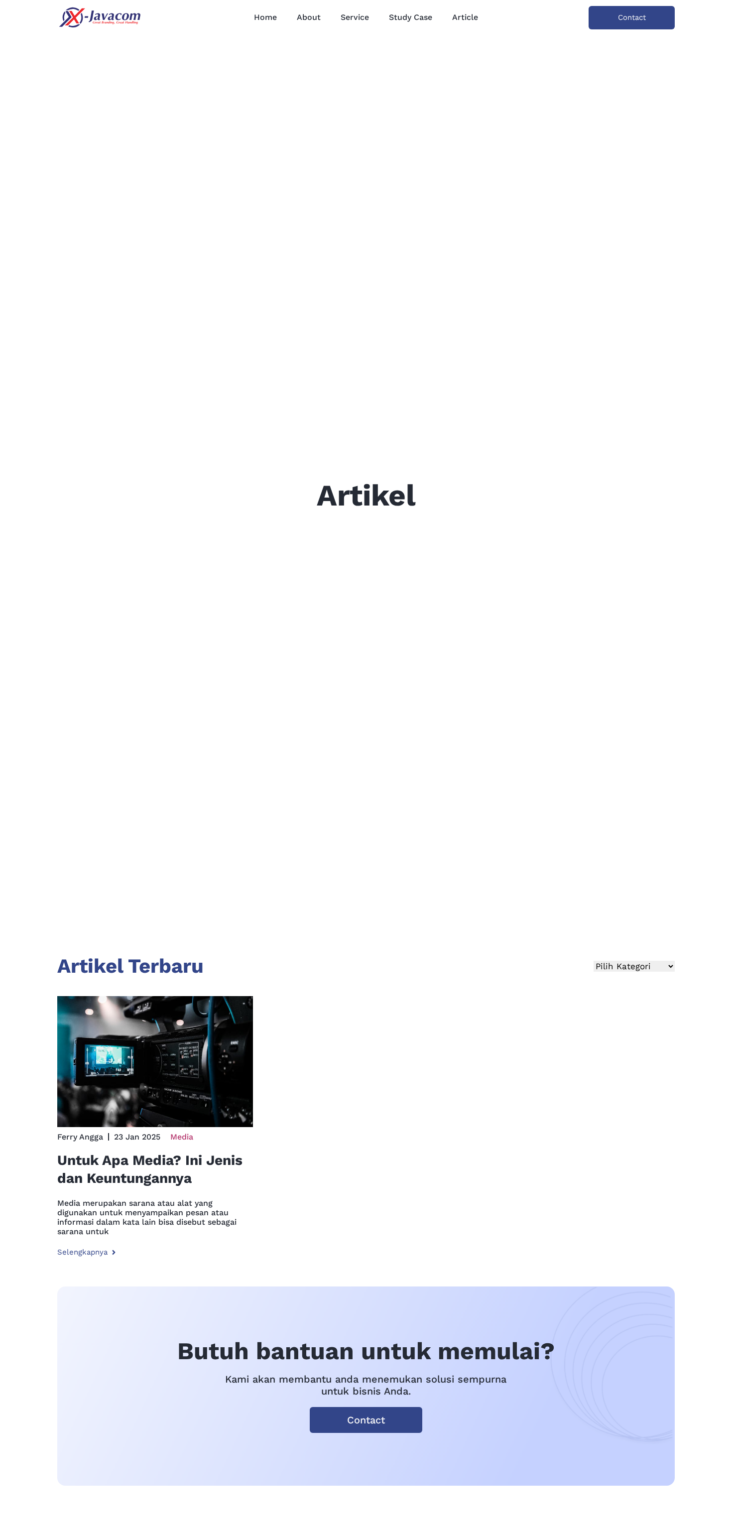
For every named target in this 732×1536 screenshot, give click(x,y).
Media (181, 1137)
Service (355, 17)
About (309, 17)
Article (465, 17)
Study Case (410, 17)
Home (265, 17)
